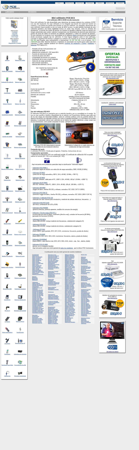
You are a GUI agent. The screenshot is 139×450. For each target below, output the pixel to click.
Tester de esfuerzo (85, 301)
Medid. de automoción (53, 316)
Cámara (5, 103)
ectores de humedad (53, 301)
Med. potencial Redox (70, 300)
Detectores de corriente (37, 319)
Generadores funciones (53, 289)
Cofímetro (7, 125)
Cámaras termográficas (37, 285)
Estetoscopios (51, 274)
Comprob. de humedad (37, 292)
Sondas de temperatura (86, 286)
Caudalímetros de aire (37, 287)
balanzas (33, 45)
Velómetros (83, 319)
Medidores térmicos (69, 313)
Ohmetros (83, 258)
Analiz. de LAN (35, 261)
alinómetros (84, 282)
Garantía (14, 34)
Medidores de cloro (52, 321)
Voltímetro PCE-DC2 (39, 224)
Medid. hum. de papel (70, 294)
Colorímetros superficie (37, 291)
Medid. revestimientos (70, 309)
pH (5, 321)
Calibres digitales (36, 283)
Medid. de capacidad (52, 319)
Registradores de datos (86, 278)
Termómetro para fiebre (7, 365)
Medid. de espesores (69, 256)
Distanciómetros (51, 265)
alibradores (35, 282)
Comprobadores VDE (37, 300)
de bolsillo (22, 71)
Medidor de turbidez (7, 245)
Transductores (20, 332)
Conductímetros (36, 301)
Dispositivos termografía (53, 264)
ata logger (34, 315)
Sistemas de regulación (60, 12)
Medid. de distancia (69, 254)
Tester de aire (84, 298)
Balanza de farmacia (20, 114)
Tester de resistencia (85, 306)
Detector (5, 147)
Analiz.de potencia (36, 266)
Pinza (3, 332)
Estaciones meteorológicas (54, 273)
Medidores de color (52, 322)
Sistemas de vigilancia (86, 284)
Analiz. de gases (36, 259)
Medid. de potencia (69, 279)
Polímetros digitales (85, 272)
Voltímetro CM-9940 (39, 234)
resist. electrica (9, 267)
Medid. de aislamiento (53, 315)
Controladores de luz (37, 307)
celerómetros (35, 254)
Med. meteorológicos (69, 298)
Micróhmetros (68, 318)
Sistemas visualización (20, 299)
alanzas (34, 276)
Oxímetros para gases (86, 262)
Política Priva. (69, 3)
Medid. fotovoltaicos (69, 257)
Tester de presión (85, 303)
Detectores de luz (52, 254)
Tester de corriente (85, 300)
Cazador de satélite (7, 136)
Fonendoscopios (51, 281)
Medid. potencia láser (70, 280)
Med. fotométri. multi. (70, 292)
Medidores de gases (69, 262)
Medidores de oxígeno (70, 274)
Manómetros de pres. (53, 309)
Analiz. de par (35, 264)
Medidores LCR (68, 297)
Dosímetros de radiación (53, 267)
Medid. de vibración (69, 289)
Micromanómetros (69, 317)
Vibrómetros (83, 320)
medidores (91, 43)
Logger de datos (51, 303)
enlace (75, 35)
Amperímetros (35, 255)
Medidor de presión (7, 234)
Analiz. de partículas (36, 265)
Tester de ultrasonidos (86, 313)
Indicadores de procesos (20, 354)
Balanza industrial (20, 136)
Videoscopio (7, 376)
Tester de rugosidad (85, 308)
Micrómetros (68, 319)
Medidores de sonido (69, 287)
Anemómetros (35, 273)
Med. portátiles (68, 301)
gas (10, 147)
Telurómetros (84, 291)
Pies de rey (83, 269)
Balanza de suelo (20, 256)
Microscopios (68, 321)
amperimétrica (8, 332)
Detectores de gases (37, 321)
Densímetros (35, 317)
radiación (11, 82)
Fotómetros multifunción (53, 283)
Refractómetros (84, 277)
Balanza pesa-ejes (20, 223)
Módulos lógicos (20, 321)
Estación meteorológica (7, 169)
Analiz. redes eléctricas (37, 267)
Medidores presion (69, 302)
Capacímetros (35, 286)
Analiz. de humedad (36, 260)
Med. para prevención (70, 303)
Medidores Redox (69, 306)
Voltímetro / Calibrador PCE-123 (43, 198)
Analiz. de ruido (35, 268)
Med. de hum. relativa (70, 267)
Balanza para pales (20, 191)
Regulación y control (15, 43)
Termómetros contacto (86, 296)
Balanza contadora (20, 93)
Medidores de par (69, 275)
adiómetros (84, 276)
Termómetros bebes (85, 294)
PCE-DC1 (42, 219)
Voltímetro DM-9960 (39, 188)
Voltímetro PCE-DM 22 (40, 193)
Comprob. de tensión (37, 297)
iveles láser (84, 254)
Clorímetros (35, 288)
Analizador (4, 82)
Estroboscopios (51, 275)
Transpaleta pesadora (20, 288)
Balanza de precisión (20, 245)
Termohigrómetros (85, 293)
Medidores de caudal (52, 320)
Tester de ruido (84, 309)
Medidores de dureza (69, 255)
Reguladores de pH (20, 343)
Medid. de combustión (53, 323)
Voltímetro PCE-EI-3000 (40, 244)
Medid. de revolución (69, 284)
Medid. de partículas (69, 276)
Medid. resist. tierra (69, 308)
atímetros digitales (85, 318)
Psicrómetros (84, 273)
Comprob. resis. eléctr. (37, 299)
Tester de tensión (85, 312)
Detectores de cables (37, 318)
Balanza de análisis (20, 60)
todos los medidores (66, 248)
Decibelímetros (35, 316)
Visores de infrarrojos (86, 322)
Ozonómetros (84, 263)
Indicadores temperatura (53, 298)
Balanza (18, 71)
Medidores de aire (52, 314)
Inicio (59, 3)
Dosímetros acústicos (53, 266)
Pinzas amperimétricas (86, 270)
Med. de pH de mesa (69, 278)
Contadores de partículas (38, 303)
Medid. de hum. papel (70, 266)
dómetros (83, 257)
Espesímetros (51, 272)
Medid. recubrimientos (70, 305)
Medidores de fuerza (69, 261)
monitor (56, 271)
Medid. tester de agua (70, 314)
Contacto (120, 3)
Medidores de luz (69, 271)
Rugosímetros (84, 280)
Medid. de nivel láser (69, 272)
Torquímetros (84, 314)
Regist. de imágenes (85, 279)
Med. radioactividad (69, 304)
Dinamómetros (51, 263)
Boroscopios (35, 278)
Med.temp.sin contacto (70, 312)
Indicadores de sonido (53, 297)
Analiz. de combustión (37, 256)
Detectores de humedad (53, 258)
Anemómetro (7, 93)
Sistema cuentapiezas (20, 278)
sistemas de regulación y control (75, 43)
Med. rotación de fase (70, 310)
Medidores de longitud (70, 269)
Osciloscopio (7, 299)
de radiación (9, 256)
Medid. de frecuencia (69, 260)
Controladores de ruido (37, 309)
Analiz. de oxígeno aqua (37, 263)
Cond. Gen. (80, 3)
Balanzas (111, 12)
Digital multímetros (52, 262)
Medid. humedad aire (69, 293)
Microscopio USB (7, 288)
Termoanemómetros (85, 292)
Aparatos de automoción (37, 274)
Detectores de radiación (53, 255)
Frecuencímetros (52, 284)
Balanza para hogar (20, 82)
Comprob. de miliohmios (37, 293)
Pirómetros (83, 271)
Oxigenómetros (84, 260)
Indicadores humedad (53, 295)
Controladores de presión (38, 308)
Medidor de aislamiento (7, 191)
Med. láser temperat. (69, 296)
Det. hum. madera (52, 259)
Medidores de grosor (69, 263)
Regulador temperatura (20, 376)
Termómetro (7, 354)
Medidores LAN (68, 268)
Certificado (15, 35)
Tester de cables (85, 299)
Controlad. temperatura (37, 311)
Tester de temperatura (86, 311)
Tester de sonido (85, 310)
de (8, 82)
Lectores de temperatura (53, 302)
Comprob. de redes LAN (37, 295)
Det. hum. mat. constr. (53, 260)
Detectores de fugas (36, 320)
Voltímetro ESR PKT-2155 (41, 203)
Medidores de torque (69, 288)
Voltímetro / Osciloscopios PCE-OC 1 (44, 213)
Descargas (90, 3)
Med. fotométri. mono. (70, 291)
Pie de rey (7, 310)
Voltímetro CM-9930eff (40, 239)
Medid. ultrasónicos (69, 315)
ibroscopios (51, 279)
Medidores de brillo (52, 318)
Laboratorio (9, 12)
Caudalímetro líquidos (7, 114)
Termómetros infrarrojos (86, 297)
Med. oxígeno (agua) (69, 299)
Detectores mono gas (37, 322)
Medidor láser (7, 223)
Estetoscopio (7, 180)
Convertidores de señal (20, 365)
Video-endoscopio (85, 321)
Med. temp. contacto (69, 311)
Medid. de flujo (68, 259)
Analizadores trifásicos (37, 271)
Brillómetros (35, 279)
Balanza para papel (20, 201)
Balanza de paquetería (20, 212)
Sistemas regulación (85, 283)
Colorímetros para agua (37, 289)
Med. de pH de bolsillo (70, 277)
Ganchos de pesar (20, 267)
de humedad (9, 212)
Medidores (32, 12)
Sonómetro (7, 343)
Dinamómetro (7, 158)
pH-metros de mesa (85, 268)
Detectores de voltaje (53, 261)
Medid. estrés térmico (70, 290)
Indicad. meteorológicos (53, 296)
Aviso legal (15, 37)
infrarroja (9, 103)
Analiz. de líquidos (36, 262)
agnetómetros (51, 307)
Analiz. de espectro (36, 257)
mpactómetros (51, 294)
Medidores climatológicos (54, 312)
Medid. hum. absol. (69, 265)
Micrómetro (7, 278)
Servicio (100, 3)
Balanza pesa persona (20, 234)
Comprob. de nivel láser (37, 294)
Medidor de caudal (7, 201)
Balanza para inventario (20, 147)
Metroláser (67, 316)
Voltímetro (36, 219)
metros (8, 321)
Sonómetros (83, 287)
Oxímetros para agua (86, 261)
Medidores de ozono (69, 273)
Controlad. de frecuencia (37, 306)
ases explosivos (52, 287)
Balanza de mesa (20, 180)
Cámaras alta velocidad (37, 284)
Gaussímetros (51, 288)
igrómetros (51, 292)
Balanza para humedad (20, 125)
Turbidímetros (84, 315)
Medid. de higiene (69, 264)
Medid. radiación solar (70, 282)
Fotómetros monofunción (53, 282)
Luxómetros (50, 304)
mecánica (22, 169)
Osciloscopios (84, 259)
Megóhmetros (51, 308)
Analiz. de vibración (36, 269)
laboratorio (22, 158)
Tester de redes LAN (85, 305)
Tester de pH (84, 302)
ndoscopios (51, 271)
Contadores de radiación (37, 304)
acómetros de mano (86, 289)
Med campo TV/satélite (53, 311)
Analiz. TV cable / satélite (38, 272)
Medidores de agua (52, 313)
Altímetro (7, 60)
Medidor (4, 212)
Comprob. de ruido (36, 296)
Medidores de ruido (69, 285)
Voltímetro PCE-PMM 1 (40, 168)
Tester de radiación (85, 304)
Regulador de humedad (20, 310)
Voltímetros (83, 323)
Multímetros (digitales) (70, 322)
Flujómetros (50, 280)
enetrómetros (84, 266)
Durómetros (50, 268)
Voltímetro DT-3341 (39, 229)
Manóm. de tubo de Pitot (53, 310)
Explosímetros (51, 276)
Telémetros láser (85, 290)
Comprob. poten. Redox (37, 298)
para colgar (22, 103)
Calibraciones (109, 3)
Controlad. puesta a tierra (38, 310)
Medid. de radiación (69, 281)
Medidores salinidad (69, 286)
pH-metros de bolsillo (86, 267)
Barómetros (34, 277)
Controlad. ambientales (37, 305)
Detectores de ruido (52, 256)
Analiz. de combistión (7, 71)
